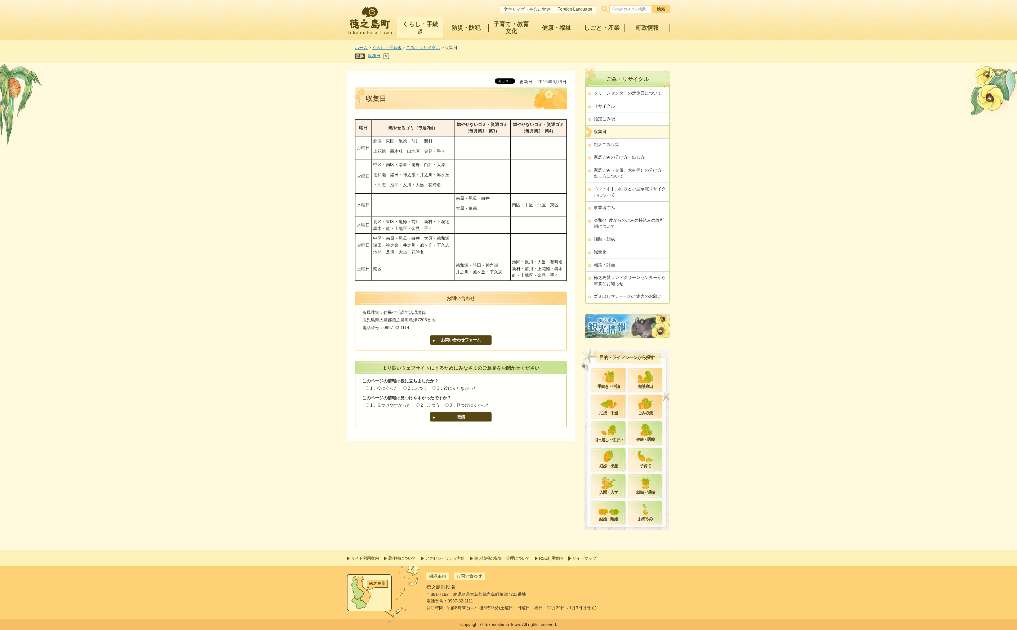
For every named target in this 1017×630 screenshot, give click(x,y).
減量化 (600, 252)
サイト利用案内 (365, 558)
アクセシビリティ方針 (445, 558)
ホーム (361, 47)
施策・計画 (604, 265)
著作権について (402, 558)
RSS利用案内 (551, 558)
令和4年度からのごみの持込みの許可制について (629, 223)
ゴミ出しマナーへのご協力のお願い (628, 296)
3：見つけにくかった (470, 405)
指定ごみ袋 (604, 119)
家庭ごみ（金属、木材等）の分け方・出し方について (630, 173)
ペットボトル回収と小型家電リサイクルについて (630, 192)
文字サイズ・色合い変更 (527, 9)
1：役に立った (384, 388)
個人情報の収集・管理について (502, 558)
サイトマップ (584, 558)
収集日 (374, 56)
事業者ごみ (604, 207)
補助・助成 (604, 239)
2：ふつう (417, 388)
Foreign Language (574, 9)
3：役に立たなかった (457, 388)
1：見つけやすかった (390, 405)
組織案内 (437, 576)
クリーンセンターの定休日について (628, 93)
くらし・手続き (387, 47)
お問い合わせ (469, 576)
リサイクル (604, 106)
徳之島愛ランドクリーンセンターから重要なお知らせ (630, 280)
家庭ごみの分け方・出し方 (619, 157)
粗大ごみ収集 (606, 144)
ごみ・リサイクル (423, 47)
